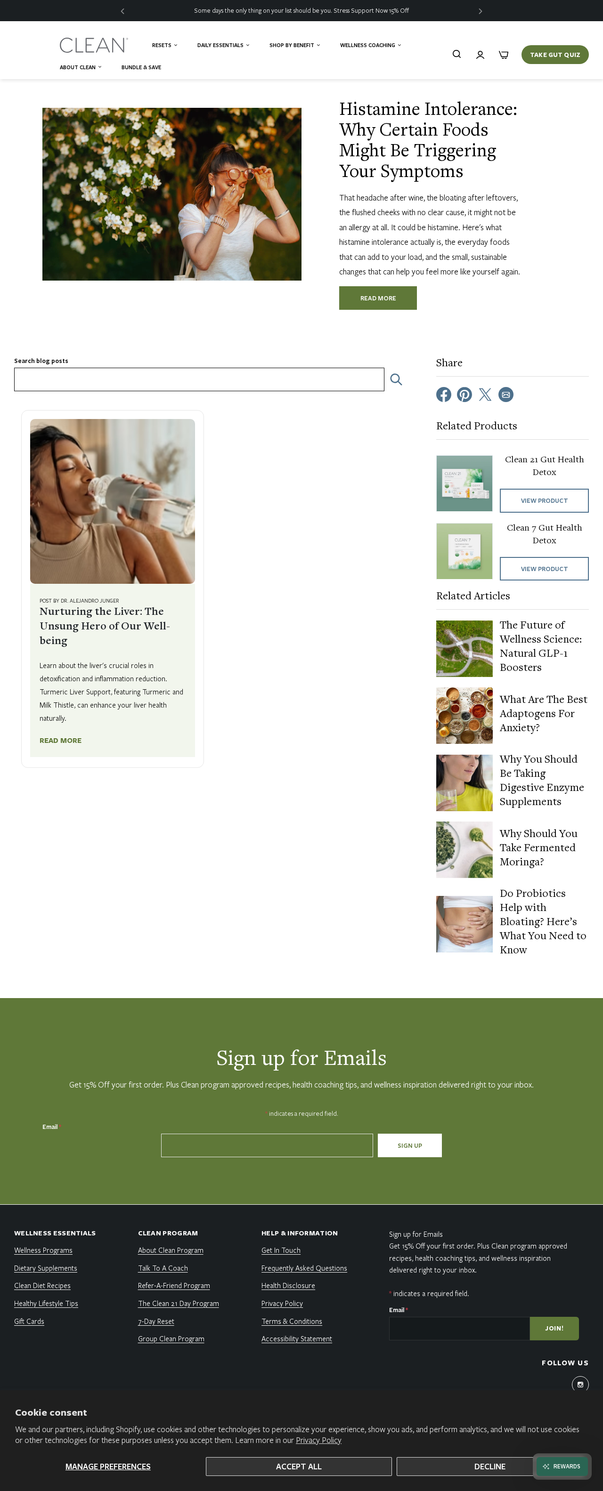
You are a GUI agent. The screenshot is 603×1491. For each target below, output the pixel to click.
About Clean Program (171, 1250)
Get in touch (281, 1250)
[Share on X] (485, 393)
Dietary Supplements (45, 1268)
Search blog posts (41, 361)
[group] (301, 10)
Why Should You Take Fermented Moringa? (539, 849)
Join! (554, 1328)
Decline (489, 1466)
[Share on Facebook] (443, 393)
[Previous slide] (122, 10)
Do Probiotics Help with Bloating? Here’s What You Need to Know (543, 923)
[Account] (480, 54)
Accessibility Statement (296, 1338)
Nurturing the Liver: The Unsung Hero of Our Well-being (105, 627)
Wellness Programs (43, 1250)
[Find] (456, 53)
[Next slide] (480, 10)
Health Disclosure (288, 1285)
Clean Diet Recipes (42, 1285)
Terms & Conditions (291, 1321)
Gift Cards (29, 1321)
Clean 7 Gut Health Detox (544, 535)
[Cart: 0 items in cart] (503, 54)
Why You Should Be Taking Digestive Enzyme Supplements (542, 781)
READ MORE (378, 298)
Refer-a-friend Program (174, 1285)
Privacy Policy (319, 1440)
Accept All (299, 1466)
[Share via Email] (505, 393)
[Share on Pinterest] (464, 393)
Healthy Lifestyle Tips (46, 1303)
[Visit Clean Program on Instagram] (580, 1384)
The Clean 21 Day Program (178, 1303)
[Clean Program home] (95, 45)
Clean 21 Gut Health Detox (544, 466)
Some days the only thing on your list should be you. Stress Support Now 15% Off (301, 10)
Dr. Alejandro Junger (90, 600)
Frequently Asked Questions (304, 1268)
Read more (60, 740)
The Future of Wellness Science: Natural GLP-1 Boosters (541, 647)
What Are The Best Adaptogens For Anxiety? (543, 714)
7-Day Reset (156, 1321)
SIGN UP (410, 1145)
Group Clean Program (171, 1338)
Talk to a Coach (163, 1268)
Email (51, 1126)
